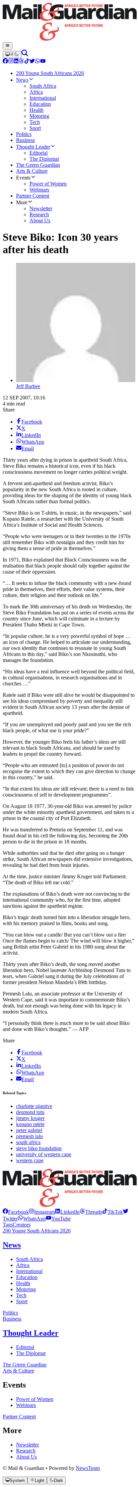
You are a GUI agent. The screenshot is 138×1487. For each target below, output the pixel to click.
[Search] (24, 54)
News (12, 1245)
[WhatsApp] (37, 62)
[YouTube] (43, 62)
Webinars (26, 1405)
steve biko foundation (39, 1148)
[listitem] (16, 1212)
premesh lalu (29, 1136)
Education (27, 1277)
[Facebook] (5, 62)
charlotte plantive (34, 1106)
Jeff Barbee (28, 386)
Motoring (26, 1289)
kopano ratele (30, 1124)
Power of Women (34, 1399)
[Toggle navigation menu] (7, 46)
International (29, 1271)
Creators (21, 1225)
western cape (30, 1160)
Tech (21, 1295)
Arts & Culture (18, 1370)
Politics (10, 1313)
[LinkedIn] (16, 62)
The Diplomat (31, 1353)
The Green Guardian (25, 1364)
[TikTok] (26, 62)
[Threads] (21, 62)
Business (12, 1319)
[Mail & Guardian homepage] (69, 22)
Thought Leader (31, 1333)
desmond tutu (30, 1112)
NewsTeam (88, 1468)
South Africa (29, 1259)
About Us (26, 1457)
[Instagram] (10, 62)
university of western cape (43, 1154)
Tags (8, 1225)
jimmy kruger (30, 1118)
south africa (28, 1142)
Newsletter (27, 1444)
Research (26, 1451)
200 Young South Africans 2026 (37, 1231)
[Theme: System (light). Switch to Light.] (12, 54)
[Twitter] (32, 62)
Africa (22, 1265)
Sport (21, 1301)
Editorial (25, 1347)
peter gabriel (29, 1130)
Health (23, 1283)
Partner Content (19, 1416)
